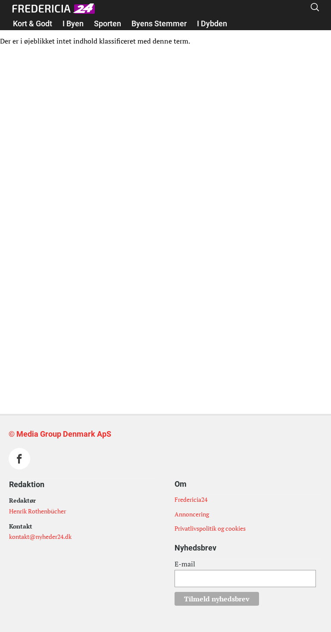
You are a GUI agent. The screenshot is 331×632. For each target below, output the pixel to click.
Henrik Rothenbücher (37, 511)
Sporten (107, 23)
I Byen (73, 23)
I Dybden (212, 23)
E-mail (185, 564)
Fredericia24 (191, 499)
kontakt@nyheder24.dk (40, 536)
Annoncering (192, 514)
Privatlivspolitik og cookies (210, 528)
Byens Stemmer (159, 23)
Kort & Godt (32, 23)
